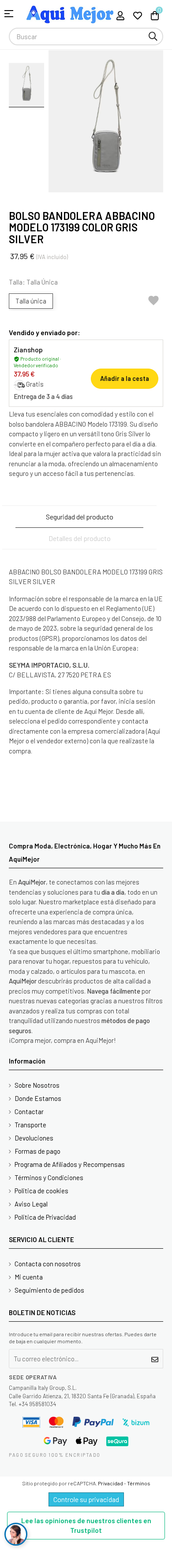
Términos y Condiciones (49, 1177)
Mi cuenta (29, 1277)
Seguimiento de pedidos (49, 1290)
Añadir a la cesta (124, 378)
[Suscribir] (155, 1358)
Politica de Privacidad (45, 1217)
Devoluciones (34, 1138)
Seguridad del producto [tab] (79, 516)
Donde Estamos (38, 1098)
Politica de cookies (41, 1191)
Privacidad (110, 1483)
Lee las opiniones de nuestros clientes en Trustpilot (86, 1526)
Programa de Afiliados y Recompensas (70, 1164)
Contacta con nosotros (48, 1264)
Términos (138, 1483)
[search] (153, 36)
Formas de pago (37, 1151)
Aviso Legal (31, 1204)
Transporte (30, 1125)
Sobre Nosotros (37, 1085)
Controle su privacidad (86, 1499)
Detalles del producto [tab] (80, 538)
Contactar (29, 1111)
